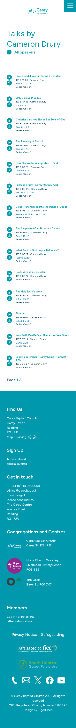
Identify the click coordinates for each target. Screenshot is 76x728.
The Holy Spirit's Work (29, 291)
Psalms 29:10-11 (24, 258)
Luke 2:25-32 (23, 321)
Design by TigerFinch (38, 710)
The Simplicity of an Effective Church (38, 228)
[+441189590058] (15, 681)
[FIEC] (38, 648)
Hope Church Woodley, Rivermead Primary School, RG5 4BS (44, 564)
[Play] (9, 77)
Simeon (20, 313)
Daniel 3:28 (22, 342)
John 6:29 (21, 105)
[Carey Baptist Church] (38, 21)
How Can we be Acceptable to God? (37, 163)
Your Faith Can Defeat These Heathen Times (42, 335)
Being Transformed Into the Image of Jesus (41, 206)
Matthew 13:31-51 (25, 192)
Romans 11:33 (23, 214)
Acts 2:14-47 (22, 236)
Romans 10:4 (22, 170)
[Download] (9, 83)
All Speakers (24, 52)
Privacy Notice (24, 634)
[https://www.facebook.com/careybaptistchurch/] (50, 681)
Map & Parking (17, 437)
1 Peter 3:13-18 (23, 83)
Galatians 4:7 (22, 127)
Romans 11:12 (38, 214)
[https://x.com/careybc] (38, 681)
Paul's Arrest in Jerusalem (31, 272)
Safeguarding (52, 634)
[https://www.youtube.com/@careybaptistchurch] (61, 681)
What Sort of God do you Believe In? (37, 250)
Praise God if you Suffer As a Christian (38, 76)
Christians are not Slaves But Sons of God (40, 119)
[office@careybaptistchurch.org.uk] (26, 681)
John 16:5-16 (22, 299)
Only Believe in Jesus (28, 97)
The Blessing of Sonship (30, 141)
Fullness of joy (37, 185)
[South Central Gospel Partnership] (38, 664)
